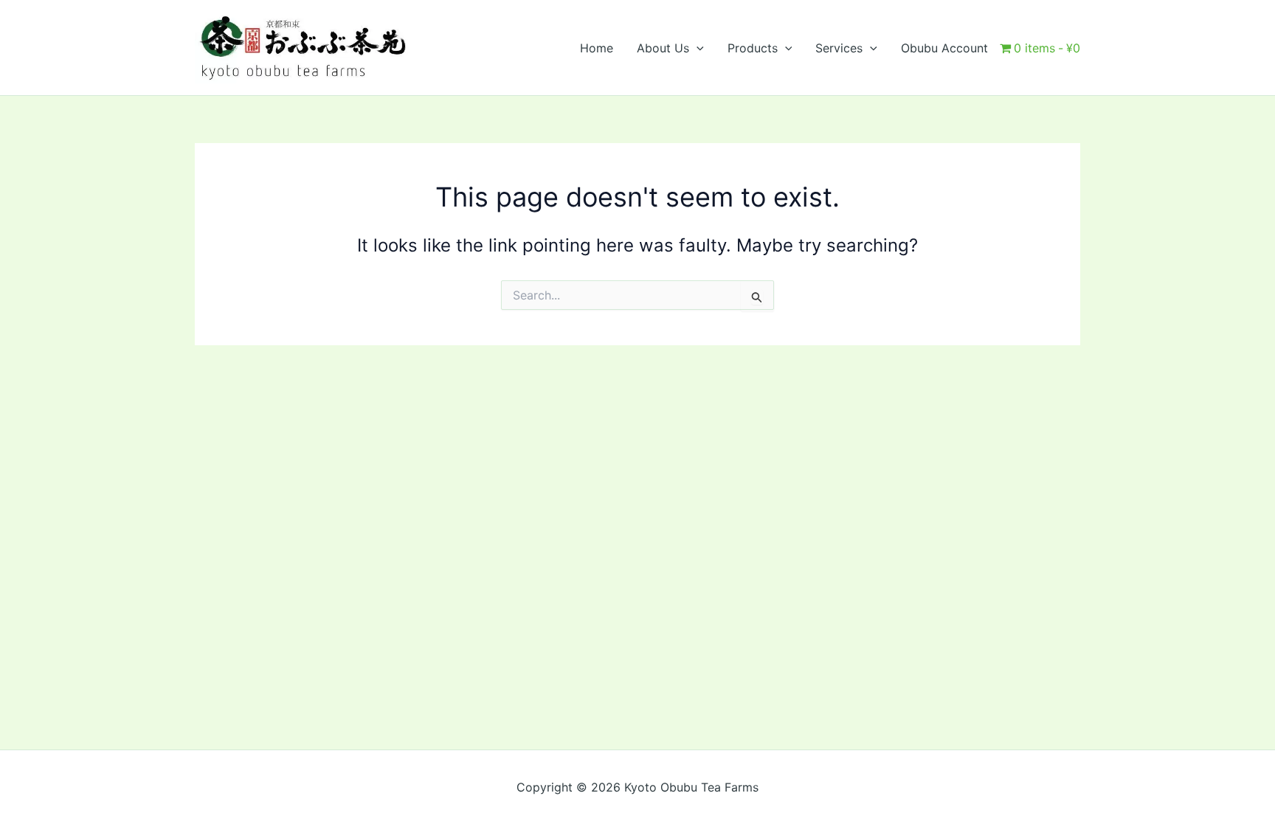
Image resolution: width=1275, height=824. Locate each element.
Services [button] (839, 48)
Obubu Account (944, 48)
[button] (696, 47)
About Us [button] (663, 48)
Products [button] (753, 48)
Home (596, 48)
